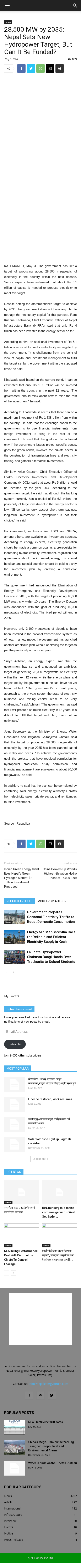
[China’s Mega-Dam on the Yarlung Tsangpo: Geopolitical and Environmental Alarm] (14, 1447)
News (8, 22)
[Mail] (40, 1395)
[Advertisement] (40, 233)
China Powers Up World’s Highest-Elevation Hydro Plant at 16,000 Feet (60, 873)
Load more (39, 1159)
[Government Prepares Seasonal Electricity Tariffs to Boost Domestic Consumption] (14, 917)
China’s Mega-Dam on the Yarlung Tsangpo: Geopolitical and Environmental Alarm (51, 1446)
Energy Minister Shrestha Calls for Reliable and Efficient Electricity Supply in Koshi (51, 937)
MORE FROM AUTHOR (52, 901)
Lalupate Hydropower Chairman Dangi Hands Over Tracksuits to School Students (51, 957)
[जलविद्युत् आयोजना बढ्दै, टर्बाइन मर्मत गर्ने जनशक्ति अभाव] (14, 1124)
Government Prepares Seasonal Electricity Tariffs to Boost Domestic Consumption (51, 917)
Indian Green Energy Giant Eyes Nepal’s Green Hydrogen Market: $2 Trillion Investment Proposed (21, 878)
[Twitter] (52, 1395)
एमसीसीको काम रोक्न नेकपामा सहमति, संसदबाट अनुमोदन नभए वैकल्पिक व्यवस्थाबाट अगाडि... (58, 1255)
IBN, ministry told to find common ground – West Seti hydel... (58, 1212)
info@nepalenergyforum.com (48, 1384)
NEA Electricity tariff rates (45, 1422)
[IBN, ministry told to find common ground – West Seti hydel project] (59, 1192)
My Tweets (11, 996)
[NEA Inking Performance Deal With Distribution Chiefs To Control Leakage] (21, 1235)
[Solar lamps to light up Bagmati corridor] (14, 1144)
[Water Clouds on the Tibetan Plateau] (14, 1468)
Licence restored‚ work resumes (50, 1099)
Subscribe (15, 1044)
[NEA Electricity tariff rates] (14, 1427)
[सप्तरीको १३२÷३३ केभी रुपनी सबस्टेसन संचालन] (21, 1192)
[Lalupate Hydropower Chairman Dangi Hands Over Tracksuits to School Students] (14, 957)
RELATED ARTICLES (20, 901)
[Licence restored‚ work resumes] (14, 1104)
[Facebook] (29, 1395)
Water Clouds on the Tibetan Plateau (52, 1463)
